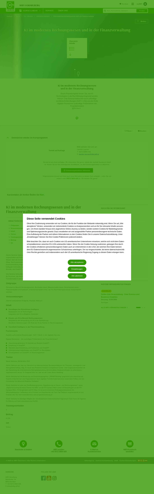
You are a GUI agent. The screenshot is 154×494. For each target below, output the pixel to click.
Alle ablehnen (77, 276)
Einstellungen (77, 269)
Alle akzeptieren (77, 262)
